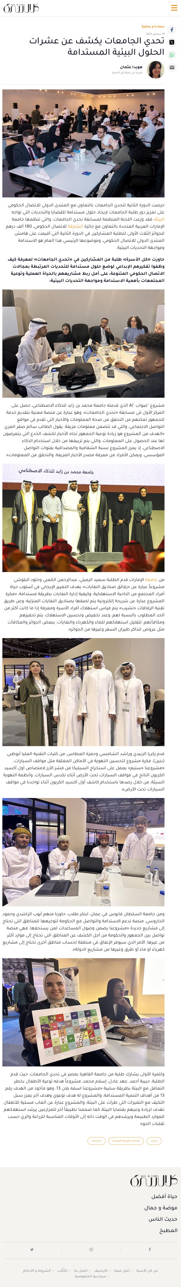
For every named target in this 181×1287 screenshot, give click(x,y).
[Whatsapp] (171, 55)
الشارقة (75, 227)
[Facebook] (171, 29)
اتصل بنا (80, 1271)
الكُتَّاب (62, 1271)
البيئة (160, 219)
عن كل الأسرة (147, 1271)
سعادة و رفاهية (153, 27)
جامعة (150, 580)
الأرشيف (100, 1271)
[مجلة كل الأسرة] (90, 1180)
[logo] (21, 8)
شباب (154, 1141)
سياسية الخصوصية (90, 1277)
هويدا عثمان (131, 67)
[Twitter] (171, 42)
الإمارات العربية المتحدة (126, 1141)
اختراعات (96, 1141)
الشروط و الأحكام (37, 1271)
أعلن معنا (122, 1271)
